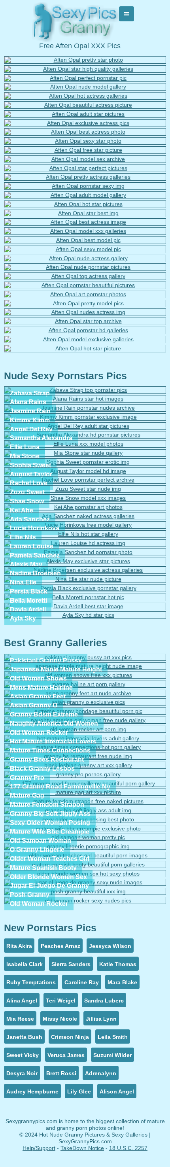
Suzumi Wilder (112, 1055)
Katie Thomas (117, 964)
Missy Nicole (60, 1019)
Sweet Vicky (22, 1055)
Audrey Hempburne (32, 1091)
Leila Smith (113, 1037)
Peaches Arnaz (60, 946)
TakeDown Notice (82, 1148)
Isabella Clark (24, 964)
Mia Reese (20, 1019)
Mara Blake (122, 982)
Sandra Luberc (104, 1000)
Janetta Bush (24, 1037)
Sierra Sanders (71, 964)
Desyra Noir (22, 1073)
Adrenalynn (100, 1073)
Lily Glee (79, 1091)
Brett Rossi (61, 1073)
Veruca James (66, 1055)
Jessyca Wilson (110, 946)
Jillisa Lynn (101, 1019)
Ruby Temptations (31, 982)
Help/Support (39, 1148)
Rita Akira (19, 946)
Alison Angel (117, 1091)
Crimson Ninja (70, 1037)
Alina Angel (21, 1000)
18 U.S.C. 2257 (128, 1148)
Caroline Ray (81, 982)
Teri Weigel (61, 1000)
